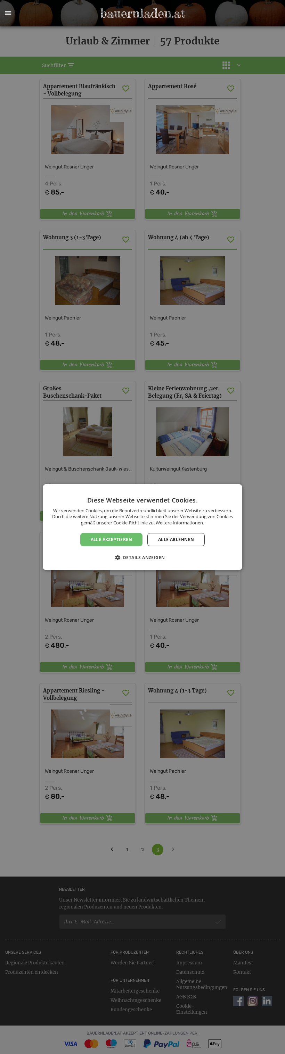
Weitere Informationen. (180, 523)
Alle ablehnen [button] (176, 539)
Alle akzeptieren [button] (111, 539)
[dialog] (142, 527)
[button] (8, 13)
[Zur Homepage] (142, 13)
